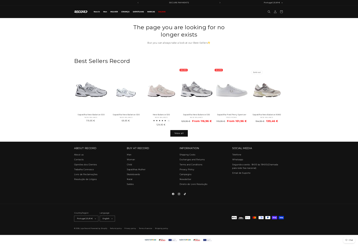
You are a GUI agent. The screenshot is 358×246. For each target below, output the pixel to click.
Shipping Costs (187, 155)
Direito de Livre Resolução (194, 184)
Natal (129, 179)
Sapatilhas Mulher (136, 169)
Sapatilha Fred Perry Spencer (231, 114)
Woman (131, 159)
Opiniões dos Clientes (85, 164)
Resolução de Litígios (85, 179)
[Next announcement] (220, 2)
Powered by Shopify (99, 228)
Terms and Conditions (191, 164)
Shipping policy (161, 228)
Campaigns (185, 174)
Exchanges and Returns (192, 159)
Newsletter (185, 179)
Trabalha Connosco (84, 169)
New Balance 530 (161, 114)
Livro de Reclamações (85, 174)
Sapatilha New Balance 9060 (267, 114)
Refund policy (116, 228)
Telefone (236, 155)
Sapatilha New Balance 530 (91, 114)
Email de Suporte (241, 173)
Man (129, 155)
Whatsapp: (237, 159)
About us (79, 155)
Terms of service (145, 228)
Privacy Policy (187, 169)
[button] (269, 12)
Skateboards (133, 174)
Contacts (79, 159)
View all (179, 133)
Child (129, 164)
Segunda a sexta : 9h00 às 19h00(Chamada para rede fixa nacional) (255, 166)
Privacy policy (130, 228)
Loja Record (85, 228)
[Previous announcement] (138, 2)
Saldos (130, 184)
